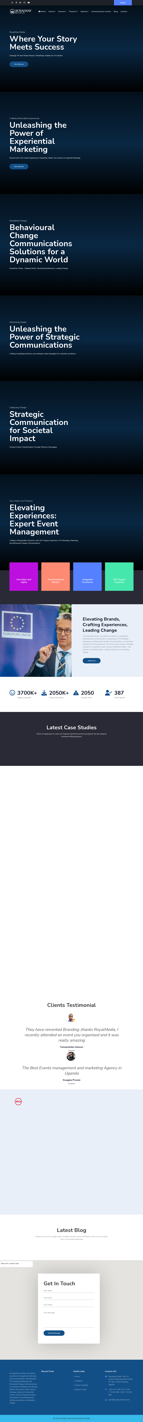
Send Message (54, 1333)
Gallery (84, 11)
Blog (116, 11)
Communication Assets (101, 11)
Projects (72, 11)
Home (43, 11)
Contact (124, 11)
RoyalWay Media (83, 1418)
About (51, 11)
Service (61, 11)
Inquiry (123, 2)
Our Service (19, 64)
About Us (91, 660)
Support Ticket (80, 1389)
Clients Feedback (81, 1385)
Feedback (78, 1381)
